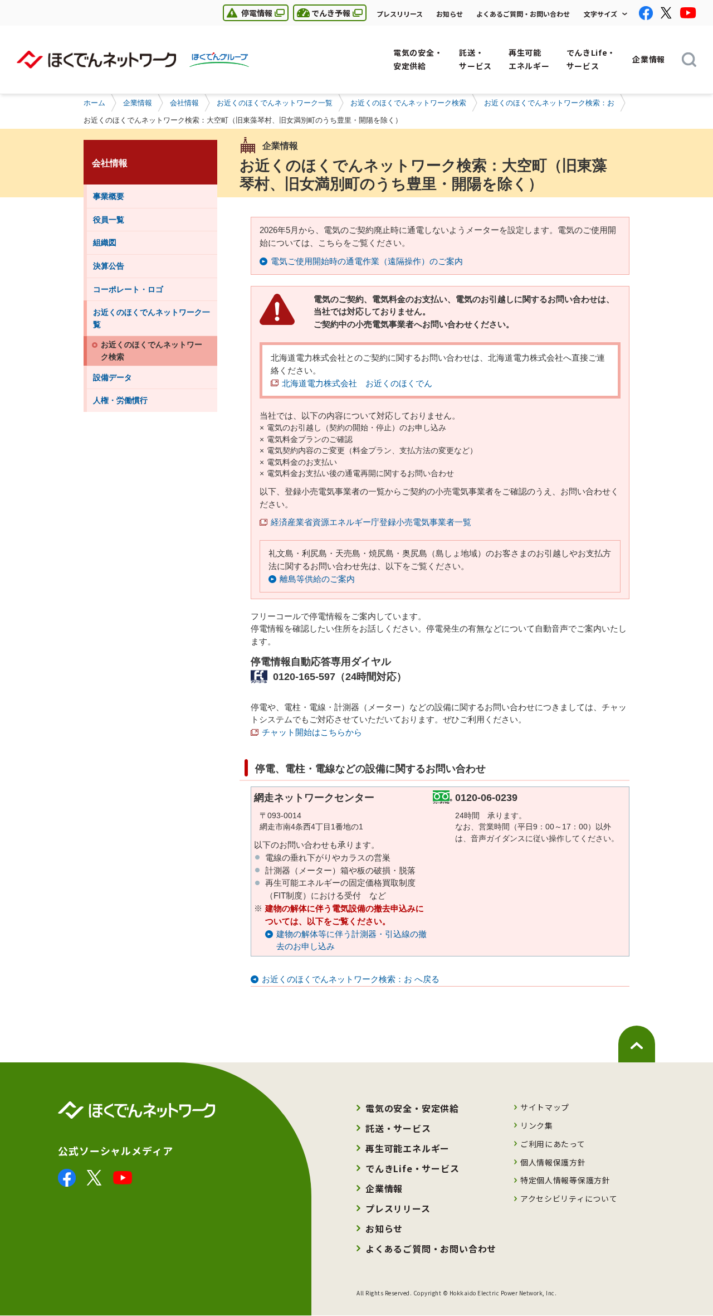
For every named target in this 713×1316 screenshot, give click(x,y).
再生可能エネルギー (407, 1148)
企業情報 (137, 103)
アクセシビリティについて (568, 1198)
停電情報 (247, 12)
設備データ (112, 377)
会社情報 (184, 103)
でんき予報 (321, 12)
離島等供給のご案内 (317, 579)
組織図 (104, 242)
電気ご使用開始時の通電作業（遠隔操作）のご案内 (367, 261)
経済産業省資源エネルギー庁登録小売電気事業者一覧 (371, 522)
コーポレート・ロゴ (128, 289)
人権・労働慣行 (120, 400)
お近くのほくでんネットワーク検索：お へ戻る (350, 979)
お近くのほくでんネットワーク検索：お (549, 103)
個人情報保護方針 (553, 1162)
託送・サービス (398, 1128)
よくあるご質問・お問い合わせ (523, 13)
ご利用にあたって (552, 1143)
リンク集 (536, 1125)
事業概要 (108, 196)
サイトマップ (544, 1107)
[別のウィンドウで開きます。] (67, 1175)
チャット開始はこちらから (312, 732)
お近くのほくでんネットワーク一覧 (275, 103)
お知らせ (449, 13)
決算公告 (108, 265)
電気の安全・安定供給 (412, 1108)
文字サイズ (600, 13)
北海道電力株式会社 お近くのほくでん (357, 383)
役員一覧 (108, 219)
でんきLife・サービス (412, 1168)
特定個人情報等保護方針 (565, 1180)
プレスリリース (400, 13)
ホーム (94, 103)
